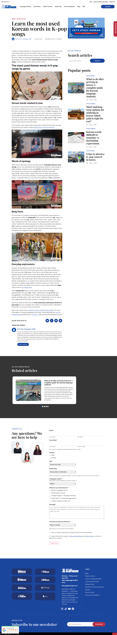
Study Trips (58, 6)
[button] (47, 320)
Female (53, 458)
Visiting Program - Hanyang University (63, 495)
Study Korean (21, 19)
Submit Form (54, 543)
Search (97, 61)
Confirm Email (81, 446)
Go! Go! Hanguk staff (24, 39)
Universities (37, 6)
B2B (84, 6)
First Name (52, 437)
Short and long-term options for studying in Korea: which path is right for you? (95, 114)
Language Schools (25, 6)
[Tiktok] (66, 609)
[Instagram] (62, 609)
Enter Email (52, 446)
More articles (23, 344)
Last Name (80, 437)
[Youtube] (69, 609)
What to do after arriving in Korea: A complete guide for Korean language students (95, 87)
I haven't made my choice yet (60, 501)
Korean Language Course (59, 490)
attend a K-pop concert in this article (41, 310)
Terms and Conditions (75, 536)
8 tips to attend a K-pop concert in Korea (95, 156)
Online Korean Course (58, 493)
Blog (78, 6)
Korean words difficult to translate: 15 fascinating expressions (94, 137)
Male (52, 455)
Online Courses (47, 6)
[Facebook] (73, 609)
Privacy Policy (89, 536)
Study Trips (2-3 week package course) (63, 498)
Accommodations (69, 6)
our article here (27, 287)
